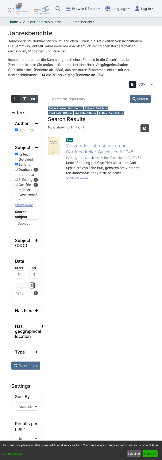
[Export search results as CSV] (132, 84)
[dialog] (81, 450)
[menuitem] (82, 8)
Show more (24, 205)
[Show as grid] (24, 99)
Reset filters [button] (28, 365)
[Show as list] (15, 99)
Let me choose (13, 453)
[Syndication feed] (144, 128)
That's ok (150, 453)
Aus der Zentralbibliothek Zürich (44, 22)
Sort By (22, 396)
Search (142, 99)
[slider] (32, 285)
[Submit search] (58, 8)
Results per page (26, 426)
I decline (134, 453)
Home (13, 22)
